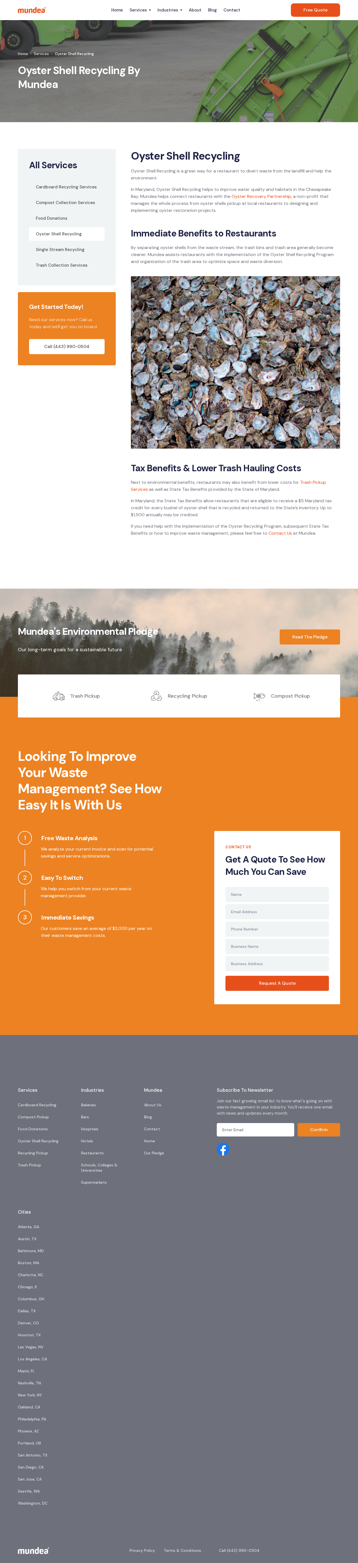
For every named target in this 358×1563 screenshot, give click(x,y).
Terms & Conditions (182, 1550)
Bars (85, 1116)
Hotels (87, 1140)
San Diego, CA (31, 1467)
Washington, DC (33, 1503)
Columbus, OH (31, 1298)
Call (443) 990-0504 (67, 346)
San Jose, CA (30, 1479)
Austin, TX (27, 1238)
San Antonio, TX (33, 1455)
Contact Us (280, 533)
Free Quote (315, 10)
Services (41, 53)
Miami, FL (26, 1370)
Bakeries (88, 1104)
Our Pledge (154, 1152)
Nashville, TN (29, 1383)
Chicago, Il (27, 1286)
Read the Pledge (310, 637)
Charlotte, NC (30, 1274)
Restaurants (92, 1152)
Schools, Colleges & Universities (99, 1167)
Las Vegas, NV (31, 1346)
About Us (152, 1104)
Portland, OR (29, 1443)
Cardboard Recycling (37, 1104)
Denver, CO (28, 1322)
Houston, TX (29, 1334)
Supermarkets (94, 1182)
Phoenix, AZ (28, 1431)
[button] (140, 10)
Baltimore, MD (31, 1250)
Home (117, 10)
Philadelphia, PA (32, 1419)
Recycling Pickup (33, 1152)
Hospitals (89, 1128)
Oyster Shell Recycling (38, 1140)
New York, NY (30, 1395)
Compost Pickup (33, 1116)
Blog (212, 10)
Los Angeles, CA (32, 1358)
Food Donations (33, 1128)
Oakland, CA (29, 1407)
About (195, 10)
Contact (231, 10)
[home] (63, 10)
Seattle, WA (29, 1491)
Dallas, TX (27, 1310)
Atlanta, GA (28, 1226)
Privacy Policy (142, 1550)
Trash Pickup (29, 1164)
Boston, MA (28, 1262)
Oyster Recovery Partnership (261, 196)
